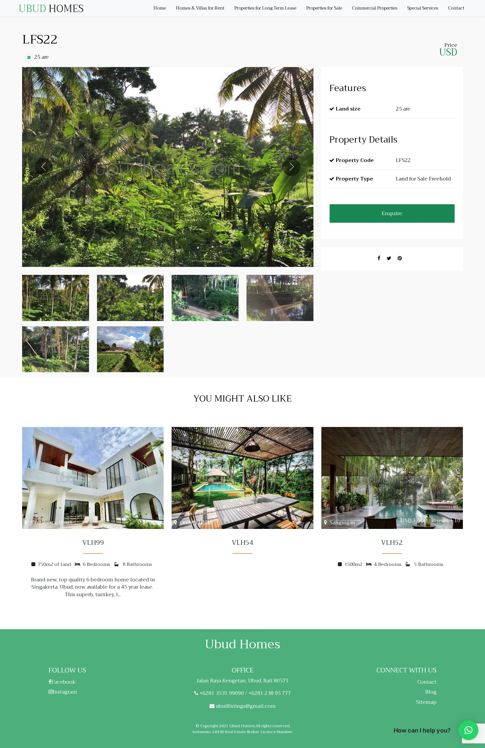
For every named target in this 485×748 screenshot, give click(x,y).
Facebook (63, 682)
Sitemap (426, 702)
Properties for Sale (324, 8)
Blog (430, 692)
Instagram (65, 692)
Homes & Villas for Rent (200, 8)
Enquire (392, 213)
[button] (468, 730)
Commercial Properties (374, 8)
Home (159, 8)
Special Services (422, 8)
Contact (456, 8)
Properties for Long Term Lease (265, 8)
